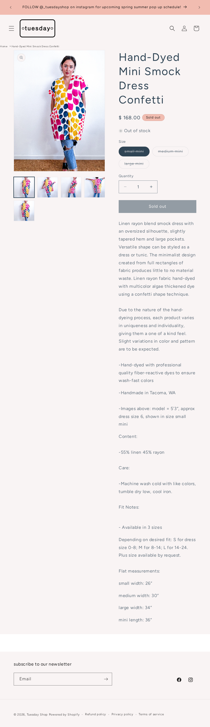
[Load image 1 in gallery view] (24, 187)
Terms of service (151, 714)
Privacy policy (122, 714)
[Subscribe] (106, 679)
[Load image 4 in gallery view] (94, 187)
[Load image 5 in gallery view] (24, 210)
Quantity (126, 176)
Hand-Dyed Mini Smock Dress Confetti (35, 46)
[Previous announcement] (11, 7)
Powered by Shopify (64, 714)
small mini (137, 152)
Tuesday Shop (37, 714)
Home (3, 46)
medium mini (173, 152)
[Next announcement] (199, 7)
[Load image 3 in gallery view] (71, 187)
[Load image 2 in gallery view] (47, 187)
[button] (11, 28)
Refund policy (95, 714)
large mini (136, 165)
